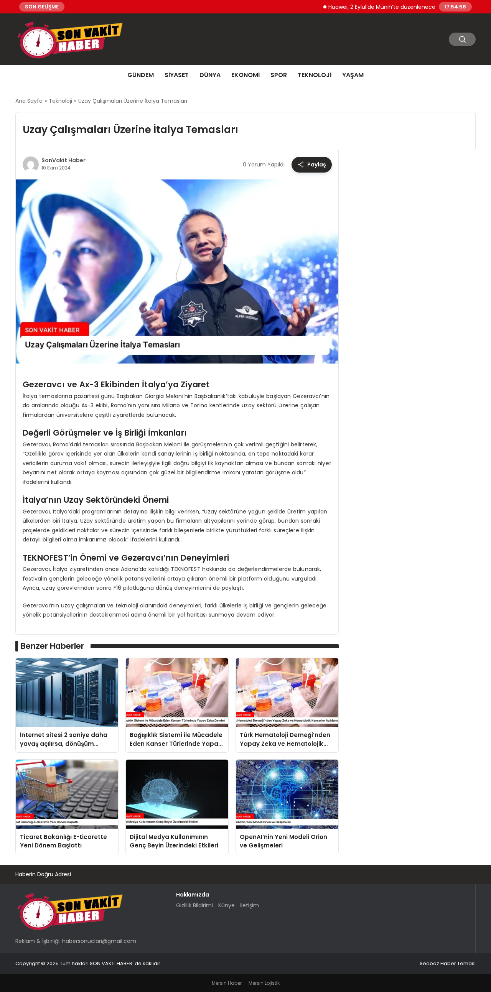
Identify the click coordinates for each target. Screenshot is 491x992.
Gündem (140, 75)
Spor (278, 75)
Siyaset (177, 75)
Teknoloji (314, 75)
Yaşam (353, 75)
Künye (226, 905)
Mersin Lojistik (264, 983)
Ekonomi (245, 75)
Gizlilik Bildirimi (194, 905)
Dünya (210, 75)
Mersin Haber (227, 983)
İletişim (249, 905)
